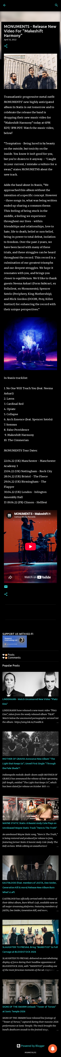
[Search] (56, 5)
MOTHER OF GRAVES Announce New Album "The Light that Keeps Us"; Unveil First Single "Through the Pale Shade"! (29, 764)
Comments (14, 657)
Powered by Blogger (32, 1045)
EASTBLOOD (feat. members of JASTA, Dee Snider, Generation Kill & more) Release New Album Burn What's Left (29, 887)
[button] (6, 46)
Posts (10, 654)
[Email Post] (6, 588)
